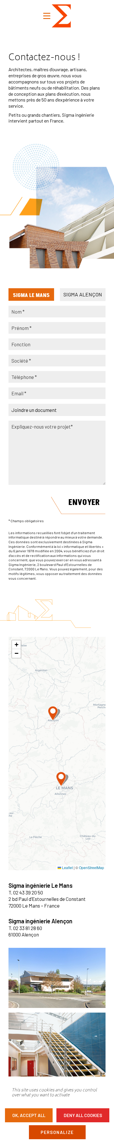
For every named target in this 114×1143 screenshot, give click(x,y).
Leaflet (67, 867)
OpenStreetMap (91, 867)
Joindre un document (34, 410)
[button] (61, 779)
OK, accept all (28, 1115)
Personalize (57, 1132)
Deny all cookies (83, 1115)
